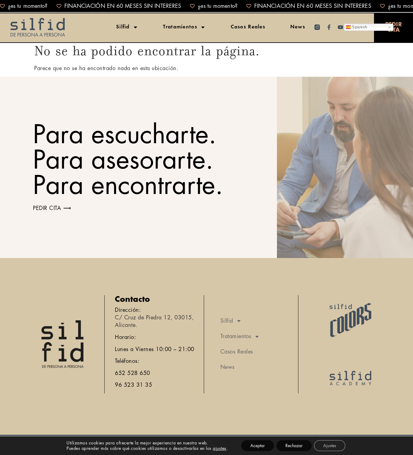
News (297, 27)
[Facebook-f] (329, 27)
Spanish (359, 27)
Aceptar (257, 446)
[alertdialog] (206, 6)
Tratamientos (180, 27)
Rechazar (294, 446)
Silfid (123, 27)
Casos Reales (248, 27)
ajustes (219, 448)
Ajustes (329, 446)
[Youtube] (340, 27)
